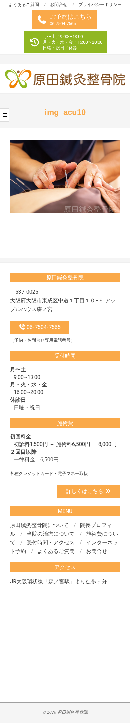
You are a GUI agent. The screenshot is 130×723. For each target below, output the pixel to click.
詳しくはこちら (85, 491)
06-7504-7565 (43, 327)
